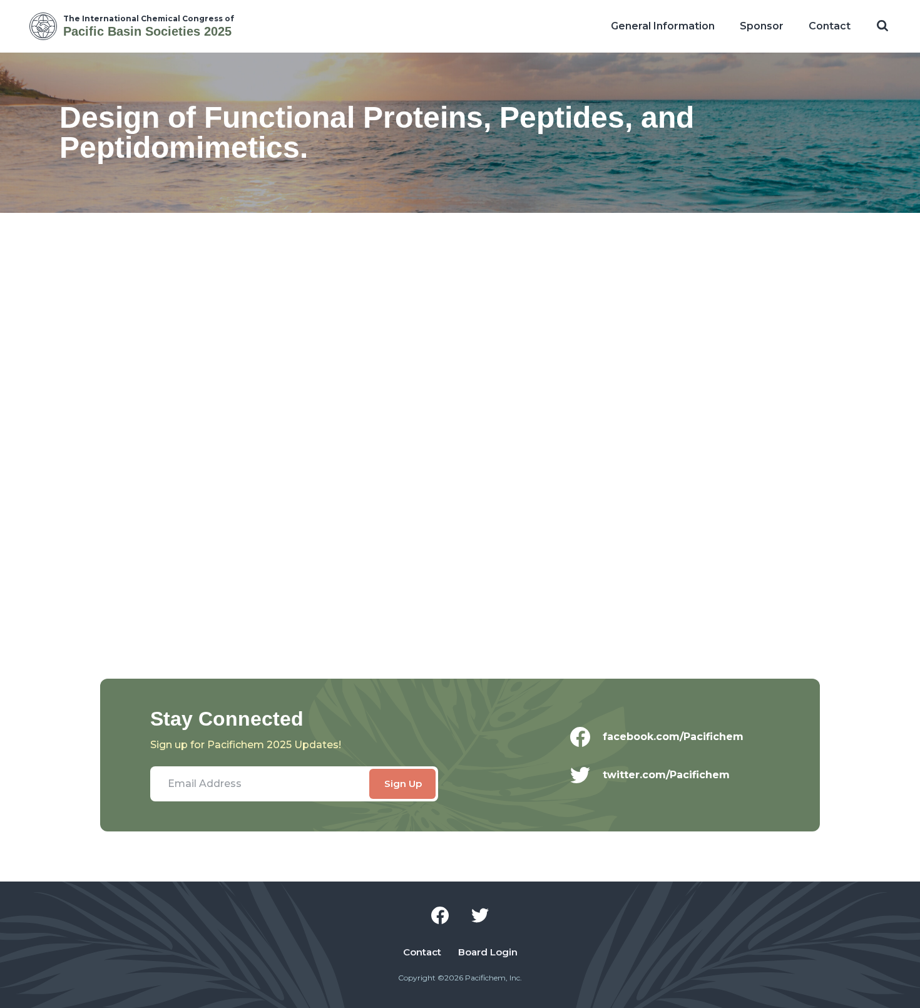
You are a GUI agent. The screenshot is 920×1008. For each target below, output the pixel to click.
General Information (663, 26)
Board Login (488, 952)
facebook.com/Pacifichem (673, 737)
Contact (830, 26)
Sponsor (762, 26)
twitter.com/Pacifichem (666, 775)
